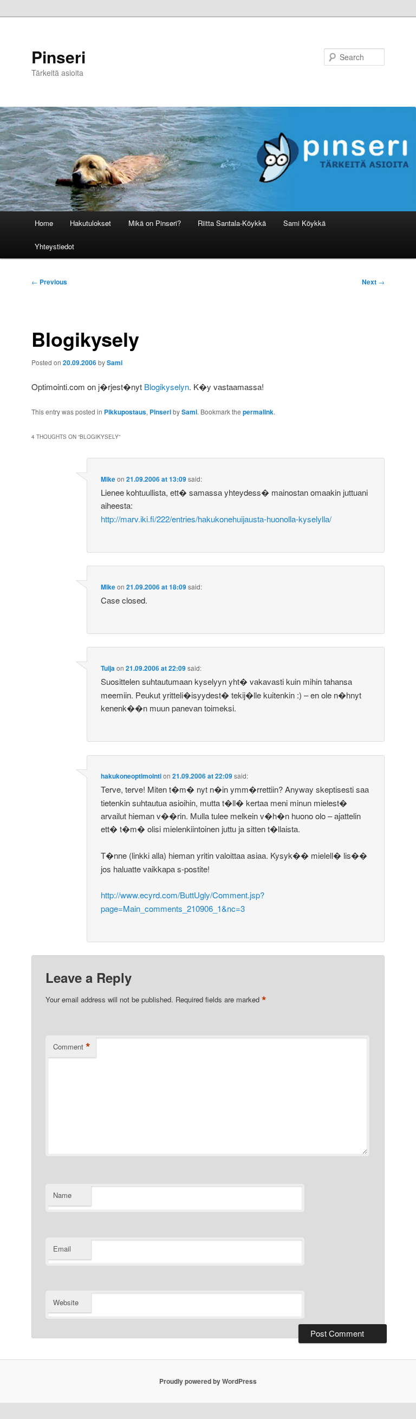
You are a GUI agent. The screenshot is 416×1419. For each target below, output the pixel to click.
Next (373, 282)
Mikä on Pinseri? (154, 223)
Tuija (108, 668)
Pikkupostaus (125, 412)
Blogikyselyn (166, 386)
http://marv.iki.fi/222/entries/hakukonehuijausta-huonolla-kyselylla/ (216, 518)
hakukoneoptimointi (131, 776)
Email (62, 1248)
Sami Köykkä (304, 223)
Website (66, 1302)
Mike (108, 479)
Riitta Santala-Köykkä (232, 223)
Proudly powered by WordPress (208, 1381)
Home (44, 223)
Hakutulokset (90, 223)
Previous (49, 282)
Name (62, 1195)
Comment (71, 1046)
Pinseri (58, 56)
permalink (258, 412)
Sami (114, 362)
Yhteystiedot (54, 246)
